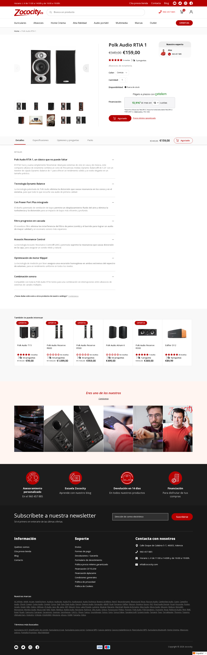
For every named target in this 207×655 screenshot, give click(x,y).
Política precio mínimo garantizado (91, 564)
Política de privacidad (85, 581)
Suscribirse (182, 516)
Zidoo (83, 615)
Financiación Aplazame (85, 573)
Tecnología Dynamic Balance (29, 183)
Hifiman (40, 607)
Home (16, 31)
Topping (185, 612)
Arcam (31, 601)
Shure (81, 612)
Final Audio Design (161, 604)
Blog (16, 555)
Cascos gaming (104, 630)
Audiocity (58, 601)
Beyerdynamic (124, 601)
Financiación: (115, 101)
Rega (166, 609)
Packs (90, 140)
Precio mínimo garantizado (144, 118)
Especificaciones (41, 140)
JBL (58, 607)
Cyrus (53, 604)
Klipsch (72, 607)
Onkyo (104, 609)
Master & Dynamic (131, 607)
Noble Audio (69, 609)
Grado (17, 607)
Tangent (153, 612)
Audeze (50, 601)
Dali (58, 604)
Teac (160, 612)
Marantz (110, 607)
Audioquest (77, 601)
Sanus (87, 612)
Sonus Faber (119, 612)
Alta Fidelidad (43, 632)
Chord (22, 604)
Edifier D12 (170, 345)
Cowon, (29, 604)
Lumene (95, 607)
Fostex (187, 604)
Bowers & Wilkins (104, 601)
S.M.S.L (74, 612)
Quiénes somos (21, 547)
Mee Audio (144, 607)
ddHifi (106, 604)
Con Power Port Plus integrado (31, 202)
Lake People (86, 607)
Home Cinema (173, 630)
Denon (78, 604)
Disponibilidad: (116, 87)
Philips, (121, 609)
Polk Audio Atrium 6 (115, 345)
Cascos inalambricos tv (121, 630)
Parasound (113, 609)
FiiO (151, 604)
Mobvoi (171, 607)
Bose (143, 601)
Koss (78, 607)
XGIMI (69, 615)
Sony (110, 612)
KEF (66, 607)
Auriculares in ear (56, 630)
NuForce (87, 609)
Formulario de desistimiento (88, 560)
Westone (56, 615)
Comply (47, 604)
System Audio (143, 612)
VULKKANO (47, 615)
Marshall (119, 607)
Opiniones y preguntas (68, 140)
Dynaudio (98, 604)
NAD (48, 609)
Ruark (22, 612)
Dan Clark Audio (68, 604)
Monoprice (18, 609)
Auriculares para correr (75, 630)
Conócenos (104, 398)
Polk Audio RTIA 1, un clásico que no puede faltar (40, 159)
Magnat (103, 607)
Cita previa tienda (22, 551)
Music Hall (41, 609)
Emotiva (139, 604)
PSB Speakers (148, 609)
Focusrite (179, 604)
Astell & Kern (40, 601)
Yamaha (76, 615)
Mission (164, 607)
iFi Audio (48, 607)
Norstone (79, 609)
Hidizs (33, 607)
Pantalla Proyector (29, 632)
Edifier (125, 604)
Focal (172, 604)
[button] (116, 60)
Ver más (147, 112)
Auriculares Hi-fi (21, 630)
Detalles (20, 140)
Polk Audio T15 (24, 345)
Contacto (18, 560)
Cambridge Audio (166, 601)
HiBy (28, 607)
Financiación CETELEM (85, 568)
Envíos (78, 547)
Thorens (178, 612)
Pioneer (128, 609)
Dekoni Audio (88, 604)
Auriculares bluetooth (157, 630)
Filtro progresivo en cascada (29, 220)
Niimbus (59, 609)
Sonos (105, 612)
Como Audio (38, 604)
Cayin (176, 601)
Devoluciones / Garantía (86, 555)
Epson (146, 604)
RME (189, 609)
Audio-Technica (89, 601)
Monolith (179, 607)
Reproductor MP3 (139, 630)
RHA (184, 609)
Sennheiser (66, 612)
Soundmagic (96, 612)
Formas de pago (83, 551)
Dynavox (118, 604)
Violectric (30, 615)
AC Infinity (18, 601)
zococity (188, 646)
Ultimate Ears (19, 615)
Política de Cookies (84, 586)
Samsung (29, 612)
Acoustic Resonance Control (29, 239)
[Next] (86, 68)
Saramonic (47, 612)
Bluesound (135, 601)
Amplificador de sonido (38, 630)
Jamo (62, 607)
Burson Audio (152, 601)
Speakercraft (131, 612)
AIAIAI (26, 601)
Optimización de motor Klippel (30, 257)
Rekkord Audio (175, 609)
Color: (111, 72)
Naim (53, 609)
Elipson (132, 604)
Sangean (38, 612)
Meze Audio (155, 607)
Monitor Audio (30, 609)
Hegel (23, 607)
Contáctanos (73, 296)
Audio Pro (67, 601)
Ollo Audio (96, 609)
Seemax (56, 612)
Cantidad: (113, 80)
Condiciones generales (86, 577)
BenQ (114, 601)
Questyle (159, 609)
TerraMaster (168, 612)
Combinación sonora (25, 276)
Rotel (16, 612)
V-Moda (38, 615)
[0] (181, 12)
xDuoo (64, 615)
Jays (54, 607)
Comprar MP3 (91, 630)
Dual (111, 604)
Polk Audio (137, 609)
